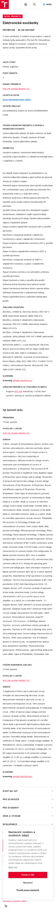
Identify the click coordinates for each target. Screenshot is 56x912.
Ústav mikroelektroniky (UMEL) (17, 99)
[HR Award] (6, 905)
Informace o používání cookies (15, 901)
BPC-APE (18, 391)
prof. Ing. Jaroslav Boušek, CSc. (16, 88)
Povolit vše (27, 875)
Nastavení (28, 883)
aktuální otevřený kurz (22, 380)
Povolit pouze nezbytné (28, 890)
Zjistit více (12, 867)
